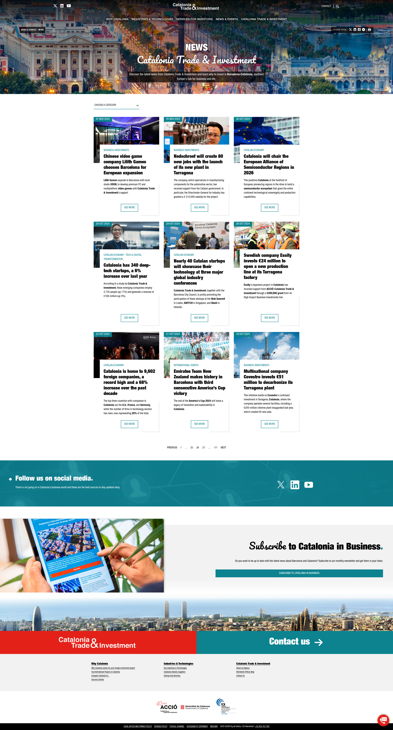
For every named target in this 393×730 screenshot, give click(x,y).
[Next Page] (223, 447)
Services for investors (194, 19)
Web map (214, 727)
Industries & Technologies (152, 19)
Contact (326, 6)
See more (131, 208)
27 (204, 449)
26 (198, 449)
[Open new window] (383, 720)
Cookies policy (160, 727)
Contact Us (240, 676)
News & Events (227, 19)
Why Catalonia (117, 19)
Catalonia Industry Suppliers (174, 672)
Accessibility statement (197, 727)
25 (193, 449)
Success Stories (97, 680)
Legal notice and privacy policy (138, 727)
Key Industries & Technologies (175, 668)
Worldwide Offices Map (245, 672)
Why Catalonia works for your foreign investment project (113, 668)
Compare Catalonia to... (100, 676)
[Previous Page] (172, 447)
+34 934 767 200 (262, 727)
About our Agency (243, 668)
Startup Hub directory (172, 676)
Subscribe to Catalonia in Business (299, 573)
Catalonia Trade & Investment (264, 19)
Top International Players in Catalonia (105, 672)
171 (216, 449)
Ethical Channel (177, 727)
